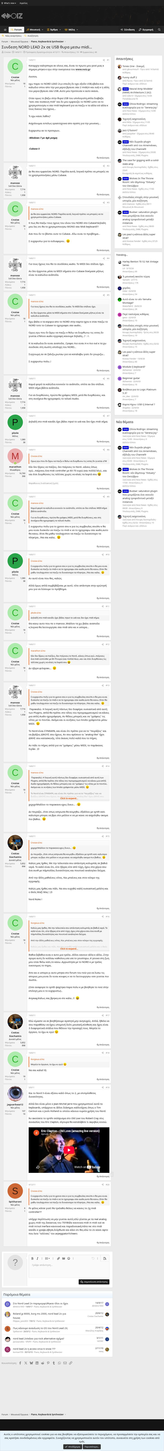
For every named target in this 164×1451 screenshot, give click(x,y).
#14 (107, 766)
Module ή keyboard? (134, 366)
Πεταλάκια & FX (130, 98)
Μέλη (72, 29)
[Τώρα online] (15, 463)
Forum (18, 29)
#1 (108, 60)
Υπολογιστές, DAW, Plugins (135, 155)
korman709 (18, 1352)
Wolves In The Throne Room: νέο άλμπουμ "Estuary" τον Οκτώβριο (139, 182)
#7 (108, 416)
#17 (107, 1015)
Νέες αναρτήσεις (13, 35)
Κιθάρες (126, 72)
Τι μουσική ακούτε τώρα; (136, 276)
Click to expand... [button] (69, 798)
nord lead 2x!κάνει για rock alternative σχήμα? (38, 1338)
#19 (107, 1087)
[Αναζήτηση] (159, 30)
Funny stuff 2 (130, 77)
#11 (107, 606)
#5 (108, 295)
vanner (100, 1341)
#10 (107, 554)
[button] (42, 29)
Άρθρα (54, 29)
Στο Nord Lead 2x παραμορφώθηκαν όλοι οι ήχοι (40, 1303)
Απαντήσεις (124, 59)
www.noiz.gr (83, 69)
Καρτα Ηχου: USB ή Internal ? (139, 404)
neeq (101, 1351)
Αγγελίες (24, 3)
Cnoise (7, 52)
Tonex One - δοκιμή (133, 66)
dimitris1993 (18, 1306)
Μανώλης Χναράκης (94, 1330)
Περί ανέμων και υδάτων (135, 83)
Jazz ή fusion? (130, 130)
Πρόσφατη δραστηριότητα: (43, 52)
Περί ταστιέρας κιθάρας (136, 314)
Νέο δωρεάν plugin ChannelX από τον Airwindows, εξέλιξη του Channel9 (140, 145)
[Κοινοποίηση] (104, 60)
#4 (108, 258)
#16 (107, 916)
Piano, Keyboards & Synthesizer (48, 1306)
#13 (107, 685)
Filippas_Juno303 (20, 1321)
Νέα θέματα (124, 422)
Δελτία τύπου (129, 113)
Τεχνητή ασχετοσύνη (134, 118)
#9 (108, 496)
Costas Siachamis (95, 1316)
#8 (108, 449)
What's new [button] (9, 3)
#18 (107, 1052)
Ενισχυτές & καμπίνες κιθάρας (137, 173)
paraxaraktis (18, 1341)
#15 (107, 836)
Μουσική (35, 29)
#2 (108, 165)
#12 (107, 644)
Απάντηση (104, 157)
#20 (107, 1184)
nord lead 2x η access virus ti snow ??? (34, 1348)
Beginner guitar (131, 378)
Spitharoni (17, 1331)
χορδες (126, 287)
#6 (108, 378)
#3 (108, 202)
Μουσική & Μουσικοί (133, 207)
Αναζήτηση (33, 35)
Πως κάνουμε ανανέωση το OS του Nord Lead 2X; (40, 1328)
